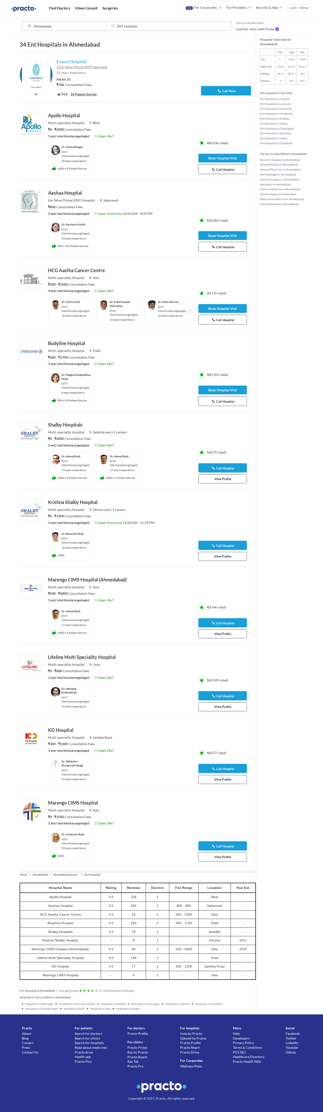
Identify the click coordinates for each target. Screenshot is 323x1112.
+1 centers (119, 432)
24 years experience (71, 73)
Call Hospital (225, 169)
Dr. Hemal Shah (70, 456)
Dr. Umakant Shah (72, 834)
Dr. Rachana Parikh (73, 224)
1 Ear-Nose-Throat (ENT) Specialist (82, 67)
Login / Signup (299, 7)
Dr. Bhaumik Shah (72, 534)
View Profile (222, 479)
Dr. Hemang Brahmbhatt (69, 690)
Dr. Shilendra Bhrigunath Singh (72, 763)
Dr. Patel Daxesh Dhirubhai (120, 304)
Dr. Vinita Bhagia (72, 147)
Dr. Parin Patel (70, 302)
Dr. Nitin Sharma (168, 302)
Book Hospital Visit (222, 158)
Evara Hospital (72, 61)
